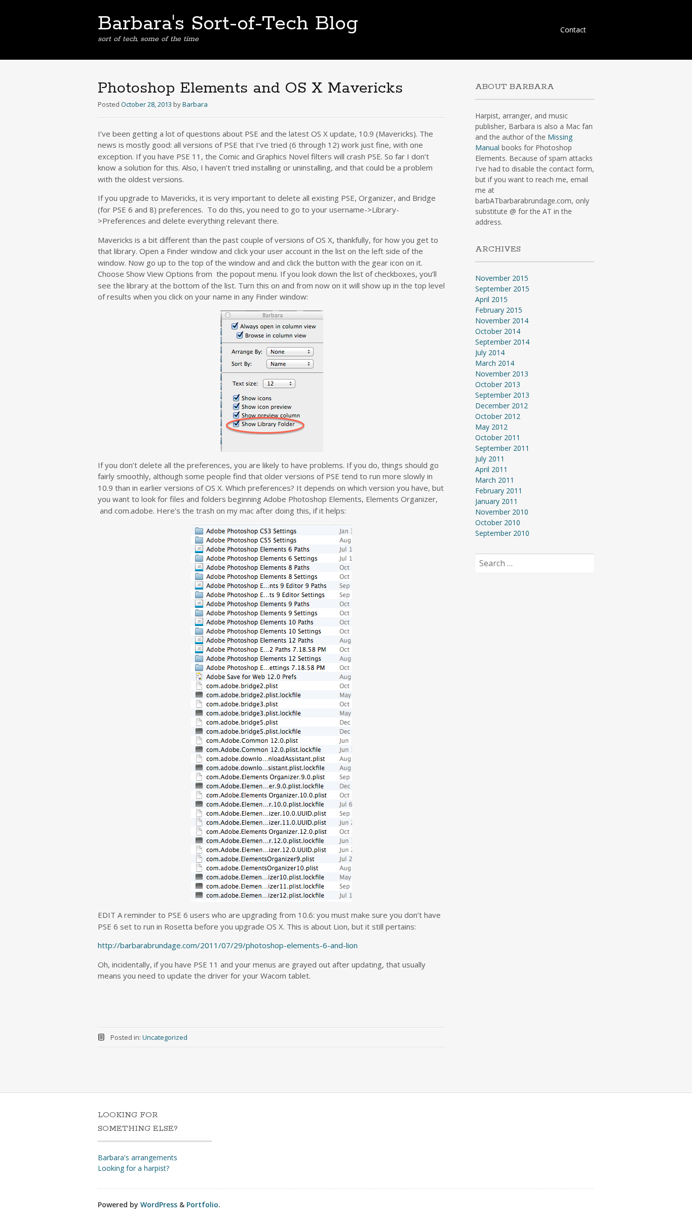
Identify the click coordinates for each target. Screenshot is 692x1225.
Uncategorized (164, 1037)
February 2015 (498, 310)
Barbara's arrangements (137, 1157)
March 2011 (494, 480)
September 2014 (502, 342)
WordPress (158, 1204)
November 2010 (501, 512)
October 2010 (497, 522)
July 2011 (490, 458)
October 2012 (497, 416)
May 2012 (491, 427)
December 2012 (501, 405)
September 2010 (502, 533)
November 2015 (501, 278)
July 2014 (490, 352)
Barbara (195, 104)
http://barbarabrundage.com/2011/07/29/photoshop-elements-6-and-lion (228, 945)
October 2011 (497, 437)
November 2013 (501, 373)
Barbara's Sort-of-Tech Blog (228, 23)
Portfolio (202, 1204)
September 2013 (502, 395)
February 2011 (498, 490)
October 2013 (497, 384)
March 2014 (494, 363)
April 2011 (491, 469)
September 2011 (502, 448)
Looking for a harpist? (133, 1168)
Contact (573, 29)
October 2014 (497, 331)
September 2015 (502, 288)
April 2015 (491, 299)
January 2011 (496, 501)
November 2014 (501, 320)
